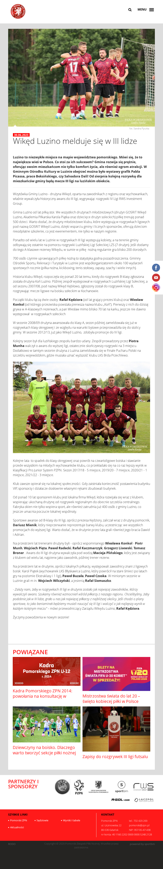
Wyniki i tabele (71, 820)
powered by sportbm (142, 844)
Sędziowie (42, 820)
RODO (12, 844)
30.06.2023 (21, 135)
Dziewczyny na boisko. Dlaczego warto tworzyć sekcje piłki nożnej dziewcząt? (44, 753)
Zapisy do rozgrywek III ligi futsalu (115, 756)
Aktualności (17, 827)
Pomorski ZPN (18, 820)
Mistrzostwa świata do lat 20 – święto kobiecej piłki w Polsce (111, 698)
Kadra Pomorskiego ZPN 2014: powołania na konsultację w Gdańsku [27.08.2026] (42, 696)
